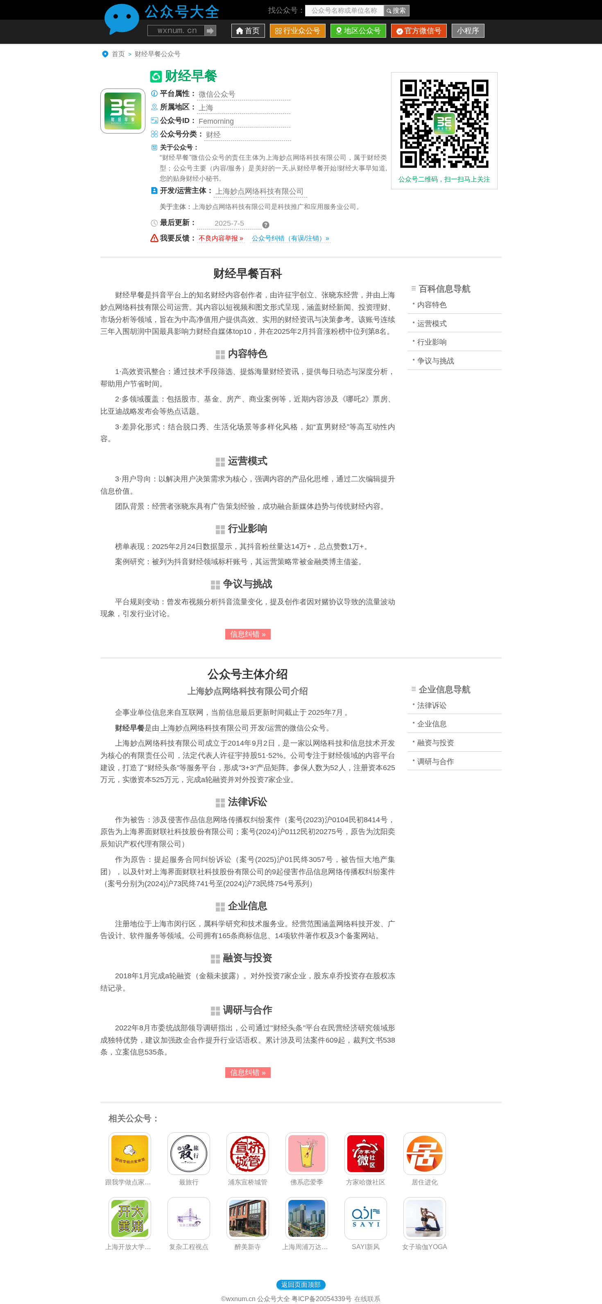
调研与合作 (435, 761)
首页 (252, 31)
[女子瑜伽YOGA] (424, 1237)
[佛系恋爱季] (306, 1172)
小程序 (468, 31)
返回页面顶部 (301, 1284)
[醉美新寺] (247, 1237)
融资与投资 (435, 743)
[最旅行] (188, 1172)
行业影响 (432, 342)
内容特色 (432, 305)
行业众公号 (301, 31)
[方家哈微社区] (365, 1172)
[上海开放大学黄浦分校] (130, 1237)
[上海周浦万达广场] (306, 1237)
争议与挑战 (435, 361)
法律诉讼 (432, 705)
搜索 (399, 10)
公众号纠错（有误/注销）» (290, 238)
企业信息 (432, 724)
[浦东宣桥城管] (247, 1172)
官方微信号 (423, 31)
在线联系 (367, 1298)
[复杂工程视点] (188, 1237)
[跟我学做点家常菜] (130, 1172)
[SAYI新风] (365, 1237)
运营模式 (432, 324)
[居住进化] (424, 1172)
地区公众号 (362, 31)
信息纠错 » (248, 634)
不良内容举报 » (221, 238)
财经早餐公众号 (158, 53)
